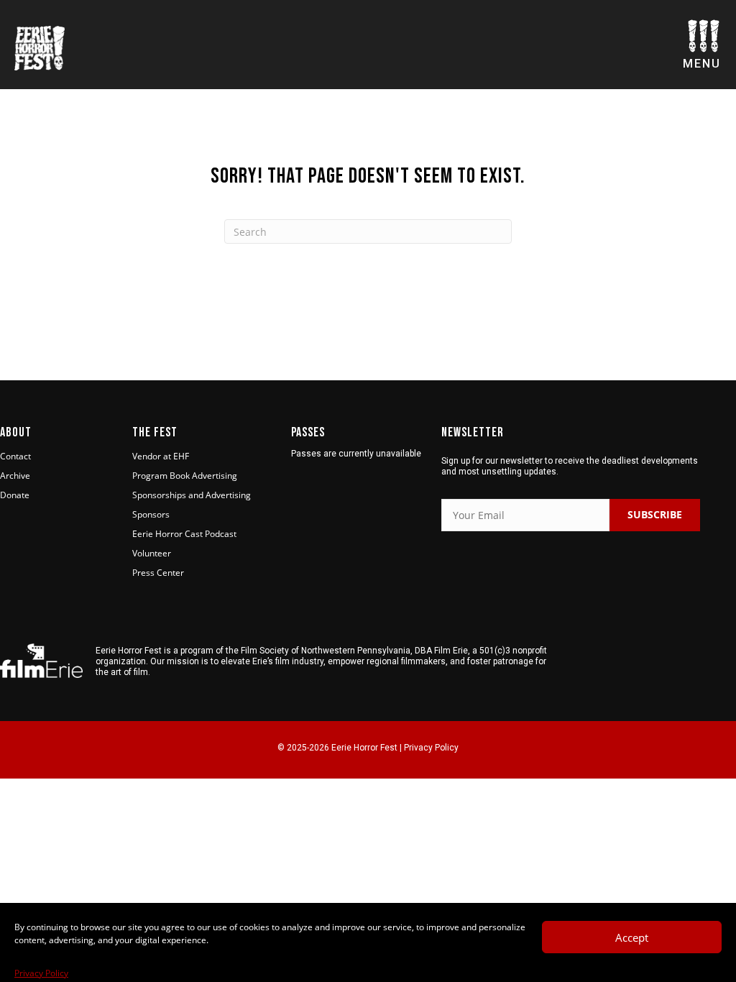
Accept (631, 937)
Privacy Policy (41, 973)
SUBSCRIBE (654, 514)
